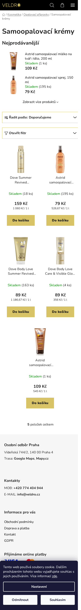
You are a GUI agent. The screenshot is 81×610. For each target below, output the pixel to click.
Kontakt (10, 534)
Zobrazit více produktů (39, 102)
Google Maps (24, 458)
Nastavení (39, 586)
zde (54, 576)
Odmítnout (20, 600)
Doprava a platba (16, 528)
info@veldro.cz (28, 494)
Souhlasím (58, 600)
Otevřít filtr (17, 133)
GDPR (9, 540)
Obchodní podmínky (19, 522)
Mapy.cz (42, 458)
